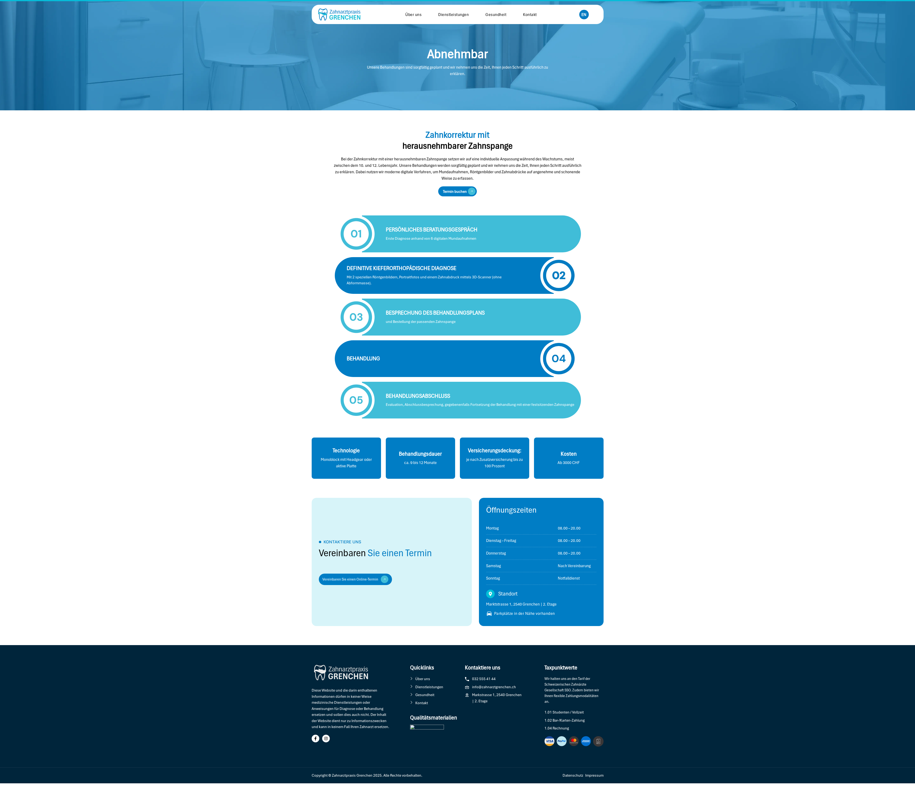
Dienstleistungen (453, 14)
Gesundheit (495, 14)
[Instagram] (326, 738)
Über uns (413, 14)
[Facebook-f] (315, 738)
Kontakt (530, 14)
